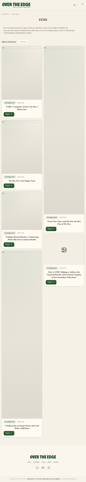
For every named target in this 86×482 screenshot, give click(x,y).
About (49, 462)
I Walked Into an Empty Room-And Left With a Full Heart (22, 427)
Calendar (36, 462)
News (29, 462)
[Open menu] (82, 4)
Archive (55, 462)
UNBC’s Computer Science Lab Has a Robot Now (22, 108)
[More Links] (48, 468)
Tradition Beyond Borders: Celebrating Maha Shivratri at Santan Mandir (21, 238)
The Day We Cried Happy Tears (22, 181)
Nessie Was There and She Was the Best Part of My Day (64, 222)
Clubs (43, 462)
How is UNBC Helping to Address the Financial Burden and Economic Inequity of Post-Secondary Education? (64, 274)
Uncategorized (10, 103)
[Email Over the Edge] (43, 468)
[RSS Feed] (37, 468)
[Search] (74, 5)
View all (23, 42)
